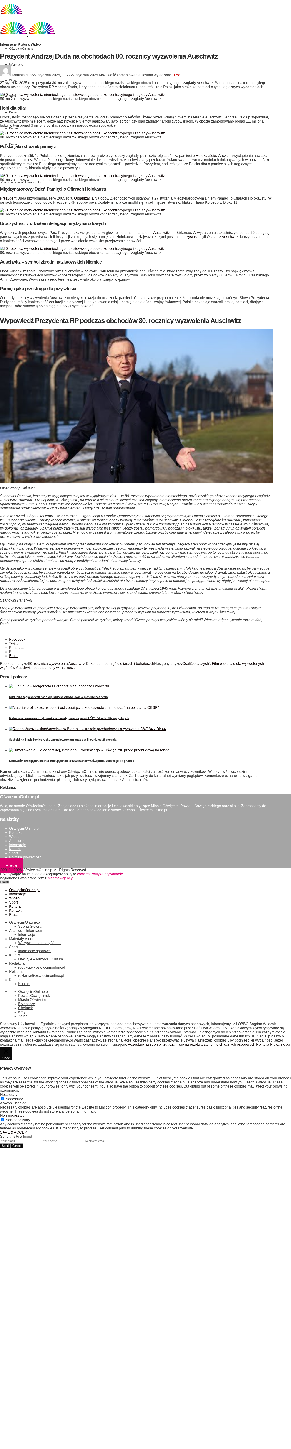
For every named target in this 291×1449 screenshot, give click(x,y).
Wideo (13, 80)
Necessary (14, 1099)
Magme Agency (60, 878)
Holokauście (206, 156)
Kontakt (14, 128)
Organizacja (84, 198)
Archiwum (17, 841)
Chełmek (25, 1008)
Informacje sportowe (34, 951)
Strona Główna (30, 926)
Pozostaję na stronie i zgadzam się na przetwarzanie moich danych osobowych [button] (191, 1044)
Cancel (16, 1145)
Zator (22, 1016)
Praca (11, 865)
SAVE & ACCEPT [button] (14, 1132)
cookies (83, 874)
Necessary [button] (8, 1094)
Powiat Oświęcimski (34, 996)
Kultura (13, 112)
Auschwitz (161, 233)
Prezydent (8, 198)
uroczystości (189, 237)
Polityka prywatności (25, 857)
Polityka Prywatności (273, 1044)
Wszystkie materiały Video (39, 943)
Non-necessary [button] (12, 1115)
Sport (13, 853)
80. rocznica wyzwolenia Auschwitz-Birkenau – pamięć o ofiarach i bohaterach (91, 664)
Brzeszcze (26, 1004)
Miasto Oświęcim (32, 1000)
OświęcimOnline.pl (21, 48)
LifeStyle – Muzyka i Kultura (40, 959)
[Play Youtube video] (136, 406)
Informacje (16, 64)
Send (5, 1145)
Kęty (21, 1012)
